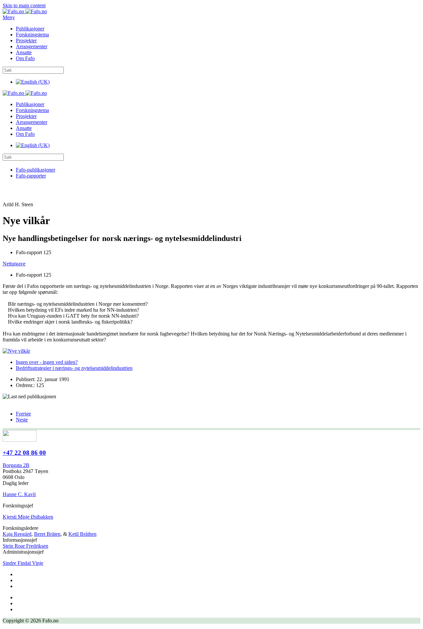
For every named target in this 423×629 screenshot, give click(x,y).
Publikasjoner (30, 28)
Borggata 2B (16, 465)
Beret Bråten (47, 534)
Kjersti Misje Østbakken (28, 517)
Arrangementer (31, 46)
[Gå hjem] (25, 11)
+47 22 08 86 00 (24, 452)
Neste (22, 419)
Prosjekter (26, 40)
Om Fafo (25, 58)
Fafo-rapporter (31, 175)
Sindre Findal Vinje (23, 563)
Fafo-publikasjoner (35, 170)
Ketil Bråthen (82, 534)
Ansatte (24, 52)
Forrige (23, 413)
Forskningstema (32, 34)
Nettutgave (14, 263)
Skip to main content (24, 5)
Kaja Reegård (17, 534)
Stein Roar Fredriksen (25, 546)
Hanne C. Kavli (19, 494)
